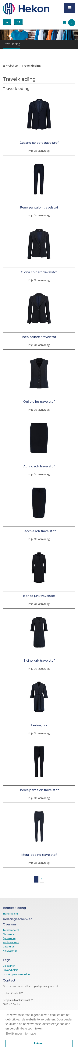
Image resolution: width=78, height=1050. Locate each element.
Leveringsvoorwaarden (16, 974)
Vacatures (9, 946)
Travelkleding (11, 44)
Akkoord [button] (39, 1043)
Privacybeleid (10, 970)
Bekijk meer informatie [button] (21, 1033)
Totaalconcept (11, 930)
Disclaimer (9, 965)
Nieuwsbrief (10, 950)
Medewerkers (11, 942)
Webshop (12, 65)
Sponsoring (9, 938)
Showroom (9, 934)
